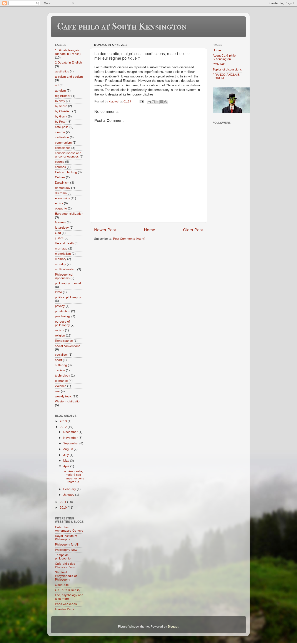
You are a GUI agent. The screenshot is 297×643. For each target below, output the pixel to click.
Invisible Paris (64, 609)
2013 (64, 421)
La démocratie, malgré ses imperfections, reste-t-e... (73, 477)
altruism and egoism (69, 76)
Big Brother (62, 95)
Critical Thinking (66, 172)
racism (59, 330)
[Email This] (149, 102)
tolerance (61, 380)
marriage (61, 248)
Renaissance (64, 340)
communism (63, 142)
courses (60, 167)
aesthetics (62, 71)
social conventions (67, 346)
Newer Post (105, 230)
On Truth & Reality (67, 590)
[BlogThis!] (153, 102)
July (66, 455)
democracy (62, 187)
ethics (59, 203)
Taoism (60, 370)
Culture (60, 177)
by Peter (61, 121)
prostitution (62, 311)
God (58, 232)
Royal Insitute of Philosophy (66, 537)
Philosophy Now (66, 549)
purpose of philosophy (62, 323)
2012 (64, 427)
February (70, 489)
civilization (62, 137)
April (66, 466)
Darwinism (62, 182)
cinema (60, 132)
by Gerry (61, 116)
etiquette (61, 208)
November (70, 437)
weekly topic (63, 396)
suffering (61, 365)
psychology (62, 316)
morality (60, 264)
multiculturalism (65, 269)
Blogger (173, 626)
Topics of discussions (227, 69)
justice (59, 238)
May (66, 460)
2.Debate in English (68, 62)
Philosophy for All (66, 544)
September (71, 443)
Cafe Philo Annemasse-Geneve (69, 529)
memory (60, 259)
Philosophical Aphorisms (64, 276)
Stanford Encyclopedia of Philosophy (66, 576)
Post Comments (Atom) (129, 238)
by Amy (60, 100)
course (59, 161)
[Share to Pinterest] (166, 102)
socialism (61, 354)
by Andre (61, 106)
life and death (64, 243)
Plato (58, 292)
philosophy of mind (68, 283)
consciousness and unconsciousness (68, 154)
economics (62, 198)
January (69, 494)
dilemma (61, 193)
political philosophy (68, 297)
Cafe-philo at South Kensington (122, 26)
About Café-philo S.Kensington (224, 57)
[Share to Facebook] (161, 102)
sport (58, 360)
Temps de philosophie (63, 556)
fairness (60, 222)
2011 (63, 502)
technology (62, 375)
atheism (60, 90)
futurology (62, 227)
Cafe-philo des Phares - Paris (65, 565)
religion (60, 335)
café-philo (61, 127)
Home (149, 230)
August (68, 449)
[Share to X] (157, 102)
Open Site (62, 584)
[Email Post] (141, 101)
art (57, 85)
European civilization (69, 213)
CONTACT (220, 64)
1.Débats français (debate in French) (68, 52)
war (57, 391)
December (70, 432)
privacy (60, 306)
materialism (63, 253)
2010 (64, 507)
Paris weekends (66, 604)
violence (60, 386)
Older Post (193, 230)
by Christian (63, 111)
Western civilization (68, 401)
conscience (62, 147)
